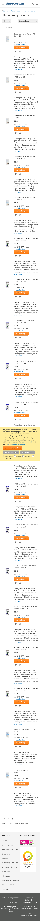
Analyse (18, 456)
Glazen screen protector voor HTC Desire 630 (24, 158)
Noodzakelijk (9, 456)
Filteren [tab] (6, 21)
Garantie (5, 858)
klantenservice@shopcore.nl (11, 898)
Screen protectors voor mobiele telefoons (19, 11)
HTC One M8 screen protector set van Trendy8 (25, 567)
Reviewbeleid (7, 872)
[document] (20, 444)
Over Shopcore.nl (8, 885)
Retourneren (6, 854)
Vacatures (5, 889)
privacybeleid (27, 442)
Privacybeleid (7, 876)
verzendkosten (19, 44)
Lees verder (18, 69)
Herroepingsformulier (10, 849)
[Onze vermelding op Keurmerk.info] (29, 843)
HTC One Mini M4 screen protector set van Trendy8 (26, 608)
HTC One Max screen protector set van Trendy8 (25, 362)
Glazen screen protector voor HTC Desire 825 (24, 76)
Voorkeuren (7, 458)
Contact (4, 841)
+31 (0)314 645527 (10, 902)
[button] (16, 51)
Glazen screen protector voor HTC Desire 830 (24, 198)
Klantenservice (7, 845)
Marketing (27, 456)
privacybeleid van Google (16, 444)
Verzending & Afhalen (10, 863)
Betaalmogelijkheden (9, 867)
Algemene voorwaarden (10, 880)
